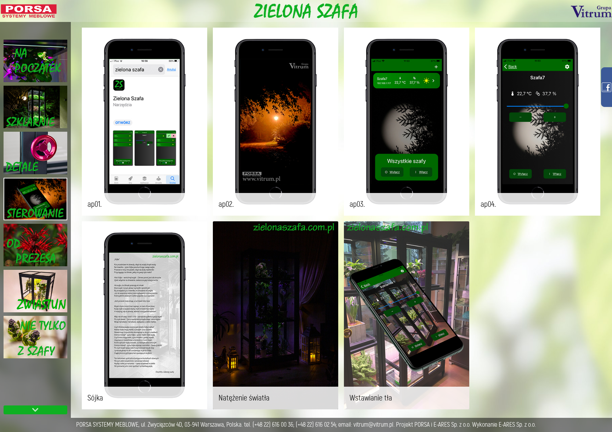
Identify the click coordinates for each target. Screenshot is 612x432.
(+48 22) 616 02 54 (316, 425)
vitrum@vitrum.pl (373, 425)
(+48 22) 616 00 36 (273, 425)
